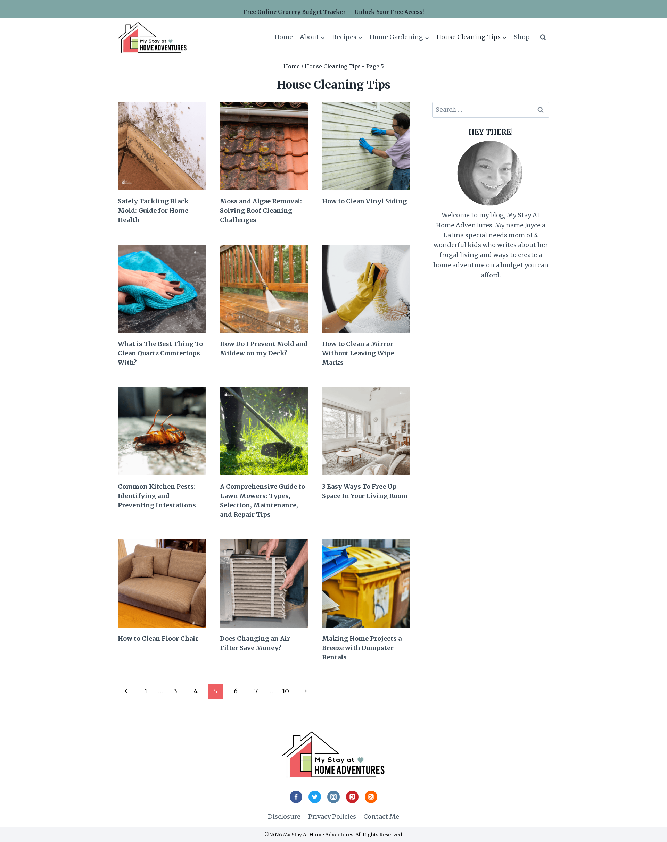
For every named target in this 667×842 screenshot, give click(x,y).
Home (283, 37)
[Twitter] (314, 797)
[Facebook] (296, 797)
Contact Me (381, 816)
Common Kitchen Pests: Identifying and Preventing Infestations (157, 495)
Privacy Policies (332, 816)
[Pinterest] (352, 797)
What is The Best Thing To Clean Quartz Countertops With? (160, 353)
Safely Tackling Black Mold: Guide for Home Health (153, 210)
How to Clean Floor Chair (158, 638)
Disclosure (284, 816)
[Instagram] (333, 797)
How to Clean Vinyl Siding (364, 201)
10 (285, 691)
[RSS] (371, 797)
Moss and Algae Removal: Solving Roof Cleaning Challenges (261, 210)
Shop (522, 37)
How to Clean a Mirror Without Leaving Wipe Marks (358, 353)
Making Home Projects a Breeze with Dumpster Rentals (362, 647)
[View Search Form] (543, 37)
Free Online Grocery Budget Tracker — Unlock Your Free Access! (334, 12)
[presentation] (162, 146)
